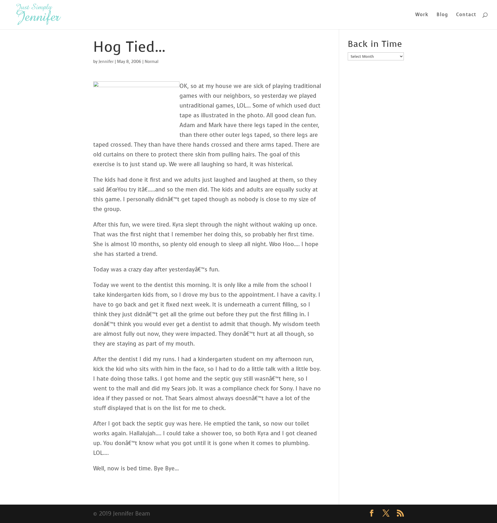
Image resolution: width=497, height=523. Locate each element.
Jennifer (106, 61)
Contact (466, 15)
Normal (151, 61)
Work (422, 15)
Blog (442, 15)
